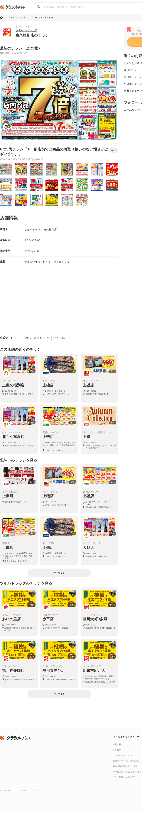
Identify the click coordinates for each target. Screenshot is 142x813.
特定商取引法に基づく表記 (125, 766)
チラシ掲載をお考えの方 (124, 777)
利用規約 (117, 750)
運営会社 (117, 744)
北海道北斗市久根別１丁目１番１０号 (46, 261)
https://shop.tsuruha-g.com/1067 (44, 338)
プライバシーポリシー (123, 755)
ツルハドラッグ (26, 30)
